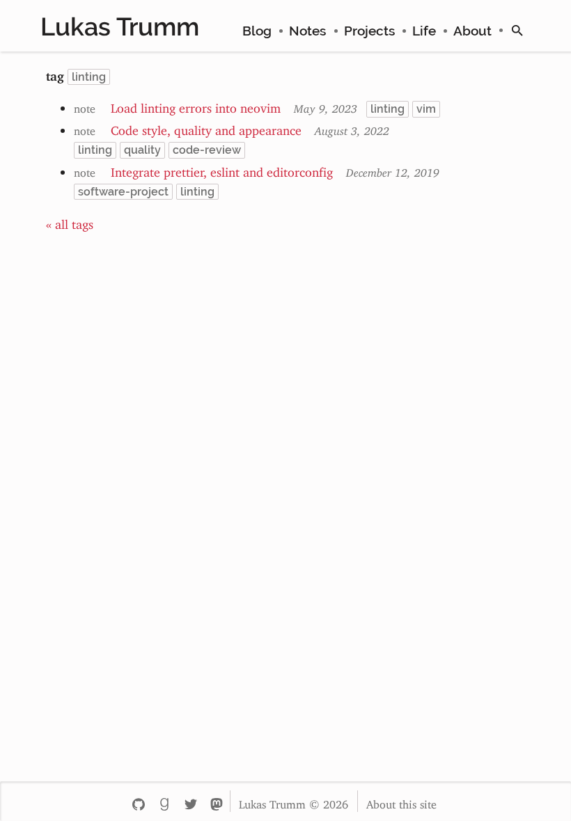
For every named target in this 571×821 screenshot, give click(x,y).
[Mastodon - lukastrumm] (216, 801)
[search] (517, 30)
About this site (401, 801)
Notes (307, 30)
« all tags (69, 221)
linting (387, 108)
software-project (123, 191)
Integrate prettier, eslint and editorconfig (222, 169)
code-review (207, 150)
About (472, 30)
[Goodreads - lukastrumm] (164, 801)
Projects (369, 30)
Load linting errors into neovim (196, 105)
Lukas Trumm (119, 26)
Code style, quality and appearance (206, 127)
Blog (257, 30)
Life (424, 30)
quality (142, 150)
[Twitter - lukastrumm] (190, 801)
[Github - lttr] (138, 801)
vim (426, 108)
